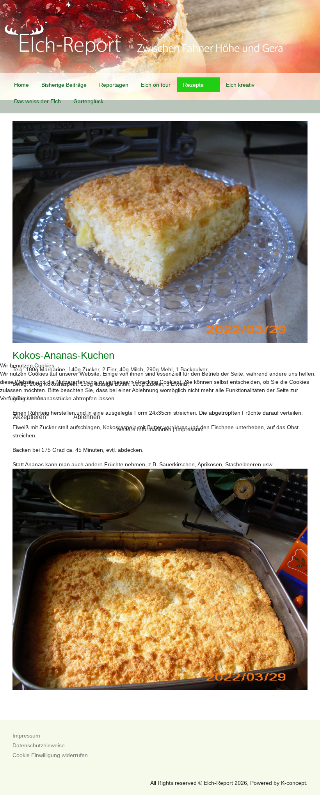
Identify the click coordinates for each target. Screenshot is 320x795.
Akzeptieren (29, 417)
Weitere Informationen (143, 429)
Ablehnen (86, 417)
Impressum (190, 429)
